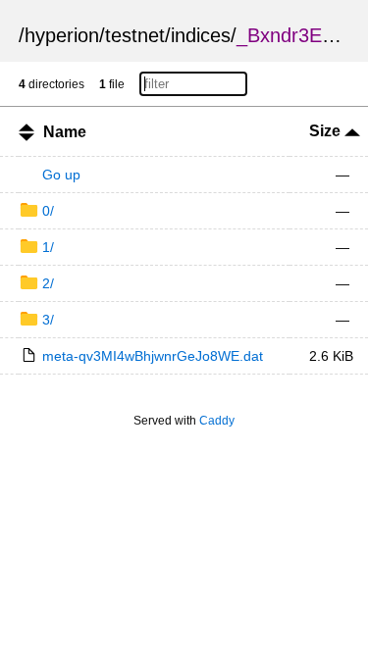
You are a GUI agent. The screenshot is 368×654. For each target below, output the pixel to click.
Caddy (217, 421)
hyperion (62, 35)
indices (201, 35)
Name (64, 132)
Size (326, 131)
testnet (135, 35)
